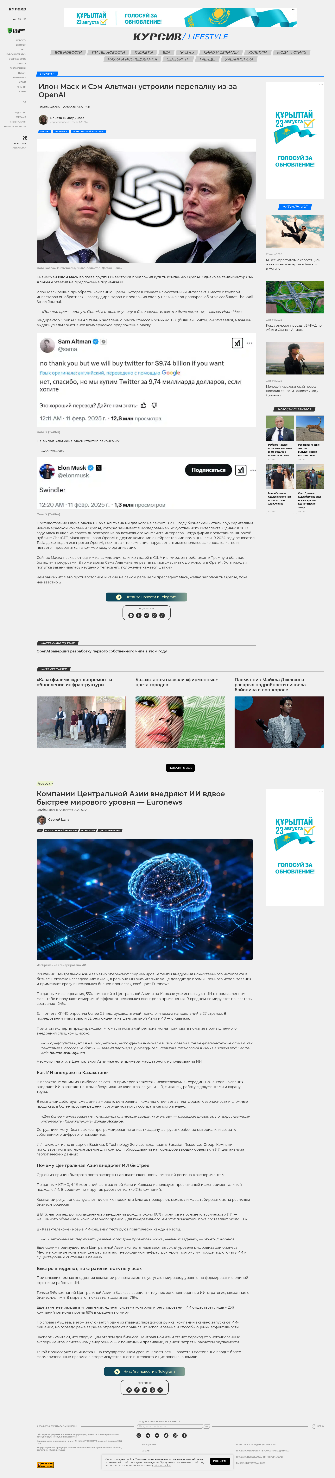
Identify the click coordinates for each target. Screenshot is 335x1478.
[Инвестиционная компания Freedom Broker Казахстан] (16, 31)
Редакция (20, 112)
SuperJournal (18, 68)
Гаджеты (144, 52)
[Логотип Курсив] (17, 9)
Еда (166, 52)
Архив (22, 91)
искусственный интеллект (88, 131)
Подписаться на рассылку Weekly (159, 1422)
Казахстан (20, 143)
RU (14, 19)
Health (22, 73)
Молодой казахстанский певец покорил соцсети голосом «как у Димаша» (292, 391)
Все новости (68, 52)
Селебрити (178, 59)
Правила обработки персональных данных (262, 1451)
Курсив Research (16, 54)
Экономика (19, 77)
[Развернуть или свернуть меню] (24, 102)
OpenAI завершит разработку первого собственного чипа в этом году (102, 651)
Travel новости (108, 52)
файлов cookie (161, 1465)
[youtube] (157, 1435)
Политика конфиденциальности (255, 1444)
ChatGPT (45, 131)
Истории (21, 45)
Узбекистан (19, 148)
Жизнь (187, 52)
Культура (258, 52)
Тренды (207, 59)
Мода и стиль (292, 52)
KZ (24, 19)
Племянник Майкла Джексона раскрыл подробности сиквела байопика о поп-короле (270, 685)
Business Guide (17, 59)
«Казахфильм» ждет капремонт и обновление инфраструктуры (74, 682)
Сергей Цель (58, 819)
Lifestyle (21, 63)
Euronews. (161, 984)
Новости (21, 40)
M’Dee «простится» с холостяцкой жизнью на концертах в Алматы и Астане (293, 264)
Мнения (21, 87)
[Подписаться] (207, 1426)
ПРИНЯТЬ (220, 1461)
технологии (88, 830)
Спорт (22, 82)
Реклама (21, 117)
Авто (23, 49)
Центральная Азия (110, 830)
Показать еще (180, 768)
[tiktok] (166, 1435)
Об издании (149, 1444)
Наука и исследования (132, 59)
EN (19, 19)
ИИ (39, 830)
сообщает (228, 297)
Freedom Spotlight (15, 126)
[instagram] (138, 1435)
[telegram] (148, 1435)
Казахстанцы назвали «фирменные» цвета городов (177, 682)
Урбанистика (239, 59)
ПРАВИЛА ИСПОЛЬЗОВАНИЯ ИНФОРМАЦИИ (259, 1457)
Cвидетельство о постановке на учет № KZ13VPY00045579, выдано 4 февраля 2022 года (79, 1442)
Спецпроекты (18, 122)
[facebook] (184, 1435)
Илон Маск (61, 131)
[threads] (175, 1435)
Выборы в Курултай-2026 (250, 1463)
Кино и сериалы (221, 52)
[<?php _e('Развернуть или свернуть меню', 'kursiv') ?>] (25, 138)
